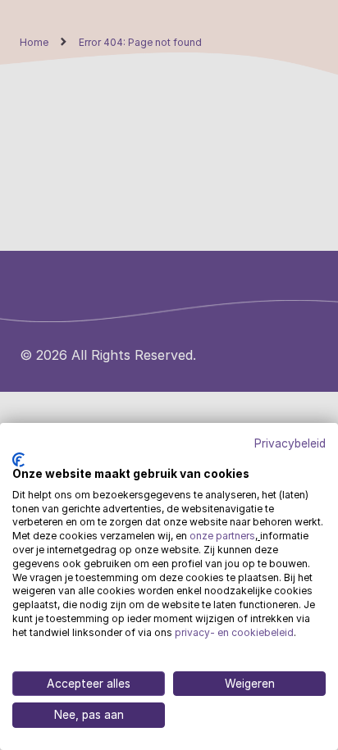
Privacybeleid (290, 444)
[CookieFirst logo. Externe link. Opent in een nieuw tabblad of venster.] (18, 459)
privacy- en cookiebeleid (234, 632)
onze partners (222, 536)
